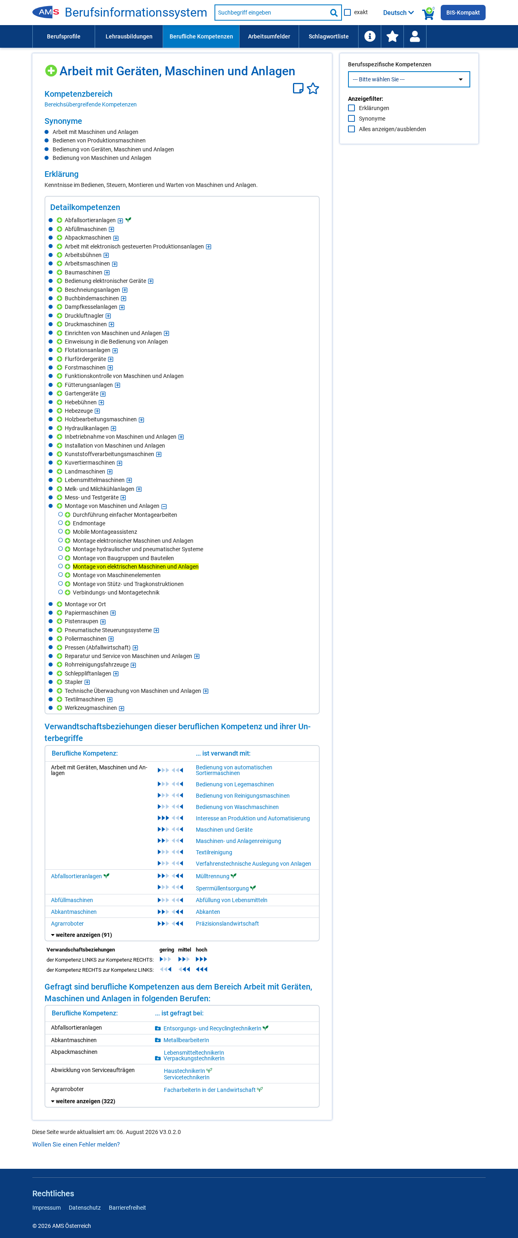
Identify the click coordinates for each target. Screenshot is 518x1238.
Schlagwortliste (329, 36)
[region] (182, 98)
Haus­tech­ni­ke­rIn (184, 1071)
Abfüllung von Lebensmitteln (231, 900)
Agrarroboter (67, 923)
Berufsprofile (64, 36)
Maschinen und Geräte (224, 829)
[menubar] (259, 36)
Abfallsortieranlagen (76, 876)
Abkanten (208, 912)
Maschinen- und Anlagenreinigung (238, 841)
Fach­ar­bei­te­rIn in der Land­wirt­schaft (210, 1090)
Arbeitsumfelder (269, 36)
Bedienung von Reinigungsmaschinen (243, 795)
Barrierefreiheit (127, 1207)
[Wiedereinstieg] (414, 36)
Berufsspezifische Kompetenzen (389, 64)
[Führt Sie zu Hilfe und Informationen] (369, 36)
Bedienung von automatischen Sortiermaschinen (234, 770)
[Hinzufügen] (52, 68)
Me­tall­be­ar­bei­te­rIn (186, 1040)
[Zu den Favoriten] (392, 36)
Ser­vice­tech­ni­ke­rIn (187, 1077)
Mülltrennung (212, 876)
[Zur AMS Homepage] (48, 12)
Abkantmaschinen (74, 912)
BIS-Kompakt (463, 12)
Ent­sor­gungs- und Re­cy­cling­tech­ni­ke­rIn (212, 1028)
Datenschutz (85, 1207)
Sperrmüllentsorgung (222, 888)
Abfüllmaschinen (72, 900)
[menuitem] (63, 36)
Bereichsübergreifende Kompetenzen (91, 104)
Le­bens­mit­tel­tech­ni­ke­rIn (194, 1052)
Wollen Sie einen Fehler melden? (76, 1144)
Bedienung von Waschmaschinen (237, 807)
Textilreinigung (214, 852)
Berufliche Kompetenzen (201, 36)
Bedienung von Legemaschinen (235, 784)
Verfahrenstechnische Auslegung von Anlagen (253, 863)
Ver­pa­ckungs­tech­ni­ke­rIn (194, 1058)
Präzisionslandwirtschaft (227, 923)
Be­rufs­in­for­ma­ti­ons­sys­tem (136, 12)
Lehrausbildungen (129, 36)
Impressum (46, 1207)
